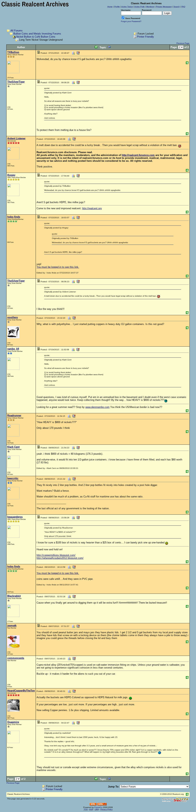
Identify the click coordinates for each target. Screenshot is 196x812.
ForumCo (98, 807)
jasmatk (11, 625)
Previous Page (182, 43)
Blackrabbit (14, 596)
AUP (91, 809)
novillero (12, 317)
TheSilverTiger (16, 81)
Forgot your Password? (131, 21)
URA (97, 809)
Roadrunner (14, 415)
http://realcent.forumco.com (138, 155)
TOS (86, 809)
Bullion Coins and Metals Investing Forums (37, 33)
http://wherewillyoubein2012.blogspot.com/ (60, 558)
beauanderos (15, 516)
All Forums (17, 30)
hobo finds (13, 216)
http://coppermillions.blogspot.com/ (56, 555)
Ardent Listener (16, 138)
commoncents (15, 658)
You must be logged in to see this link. (58, 267)
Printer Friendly (145, 36)
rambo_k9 (13, 348)
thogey (11, 175)
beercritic (12, 478)
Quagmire (13, 722)
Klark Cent (13, 446)
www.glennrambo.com (97, 407)
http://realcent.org (92, 208)
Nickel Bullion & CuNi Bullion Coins (35, 36)
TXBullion (13, 52)
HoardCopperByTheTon (21, 690)
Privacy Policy (106, 809)
